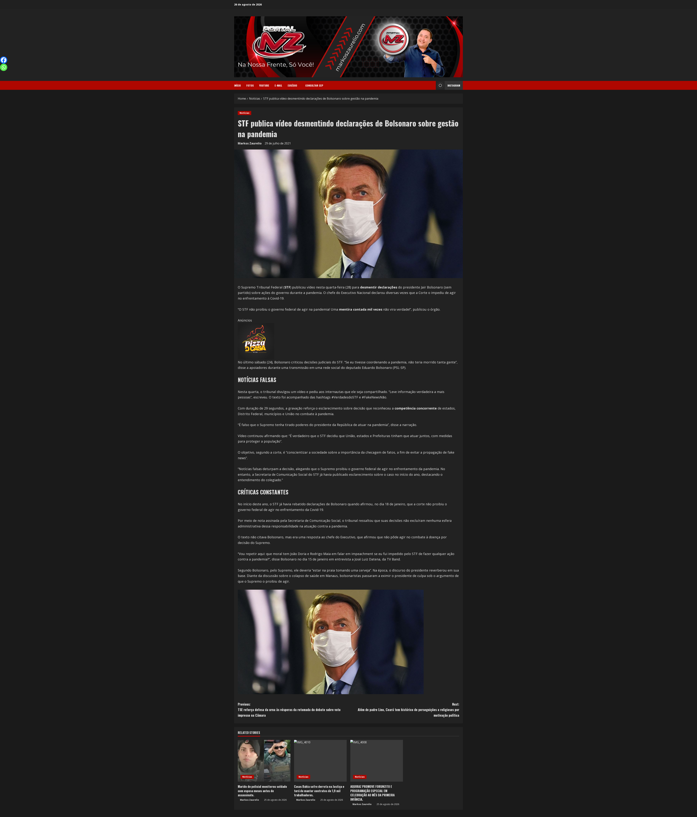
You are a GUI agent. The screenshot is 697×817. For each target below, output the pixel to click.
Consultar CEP (314, 85)
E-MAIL (278, 85)
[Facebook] (3, 60)
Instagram (453, 85)
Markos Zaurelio (250, 143)
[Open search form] (432, 85)
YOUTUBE (264, 85)
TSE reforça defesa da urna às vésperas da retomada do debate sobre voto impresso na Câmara (289, 710)
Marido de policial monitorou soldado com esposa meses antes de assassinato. (262, 790)
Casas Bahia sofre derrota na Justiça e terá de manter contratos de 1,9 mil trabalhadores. (319, 790)
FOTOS (250, 85)
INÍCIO (237, 85)
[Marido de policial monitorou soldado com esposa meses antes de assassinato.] (264, 761)
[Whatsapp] (3, 67)
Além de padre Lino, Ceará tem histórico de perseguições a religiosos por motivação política (408, 710)
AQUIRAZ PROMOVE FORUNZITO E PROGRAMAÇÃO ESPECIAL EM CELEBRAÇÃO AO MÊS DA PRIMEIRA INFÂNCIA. (372, 793)
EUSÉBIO (292, 85)
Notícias (244, 112)
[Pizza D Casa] (256, 341)
